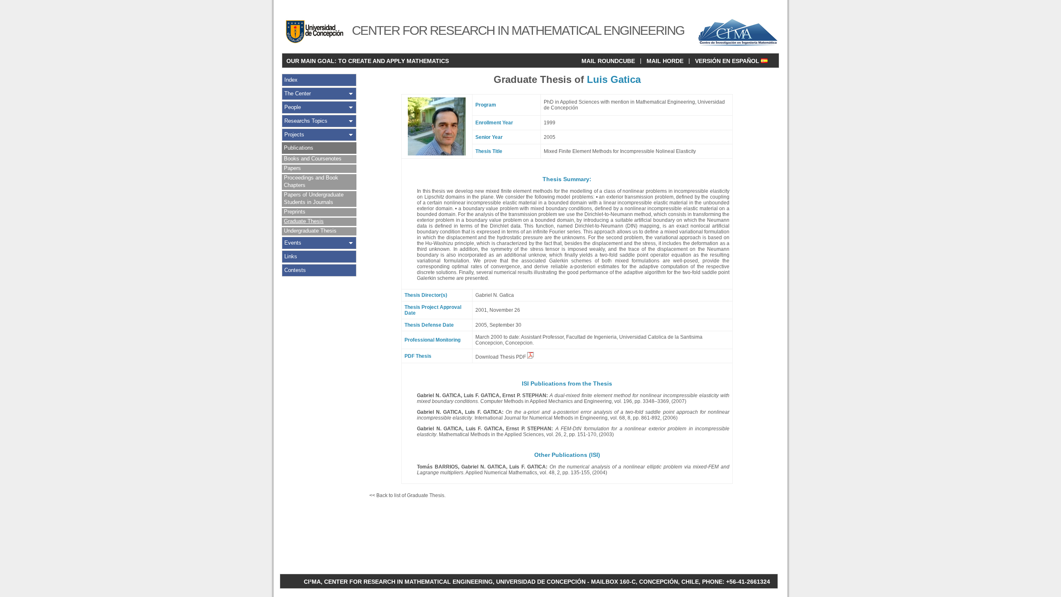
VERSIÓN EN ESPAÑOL (728, 61)
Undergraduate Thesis (310, 231)
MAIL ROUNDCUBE (608, 61)
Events (292, 243)
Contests (295, 270)
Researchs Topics (305, 121)
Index (291, 80)
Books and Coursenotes (313, 158)
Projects (294, 134)
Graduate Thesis (304, 221)
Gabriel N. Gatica (494, 295)
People (292, 107)
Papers (292, 168)
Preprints (294, 212)
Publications (298, 148)
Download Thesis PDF (501, 357)
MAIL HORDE (665, 61)
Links (290, 256)
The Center (297, 93)
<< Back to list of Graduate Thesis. (407, 495)
